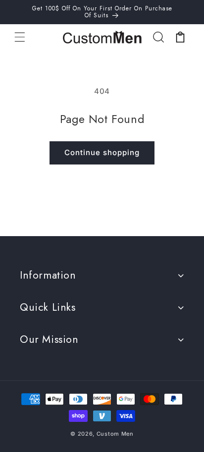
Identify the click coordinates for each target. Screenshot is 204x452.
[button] (20, 37)
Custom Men (115, 433)
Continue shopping (102, 152)
